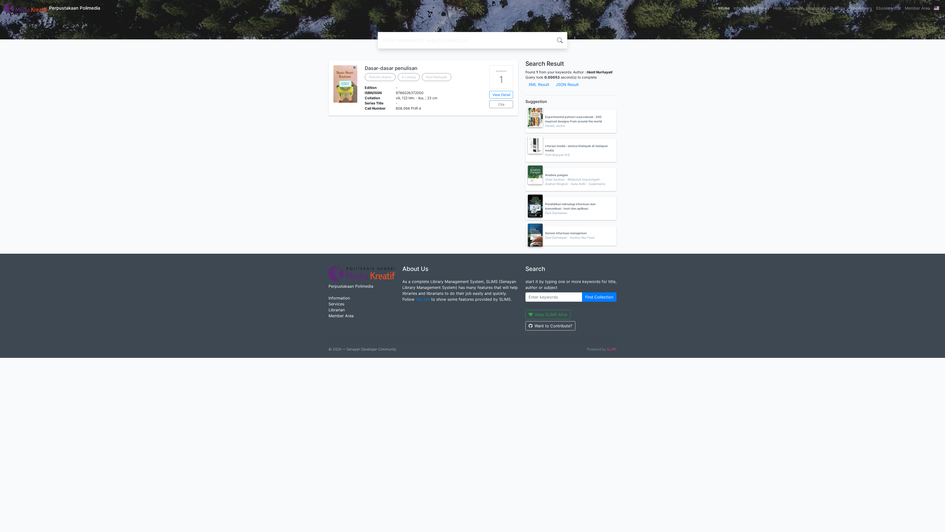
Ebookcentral (888, 8)
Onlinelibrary (860, 8)
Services (336, 303)
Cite (501, 104)
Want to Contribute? (553, 325)
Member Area (917, 8)
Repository (816, 8)
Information (744, 8)
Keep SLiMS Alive (551, 314)
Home (724, 8)
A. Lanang (409, 77)
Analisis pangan (556, 175)
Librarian (794, 8)
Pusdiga (837, 8)
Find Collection (599, 297)
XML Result (539, 84)
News (764, 8)
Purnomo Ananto (380, 77)
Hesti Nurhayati (436, 77)
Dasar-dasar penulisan (391, 68)
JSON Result (567, 84)
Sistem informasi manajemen (566, 233)
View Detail (501, 95)
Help (777, 8)
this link (423, 299)
